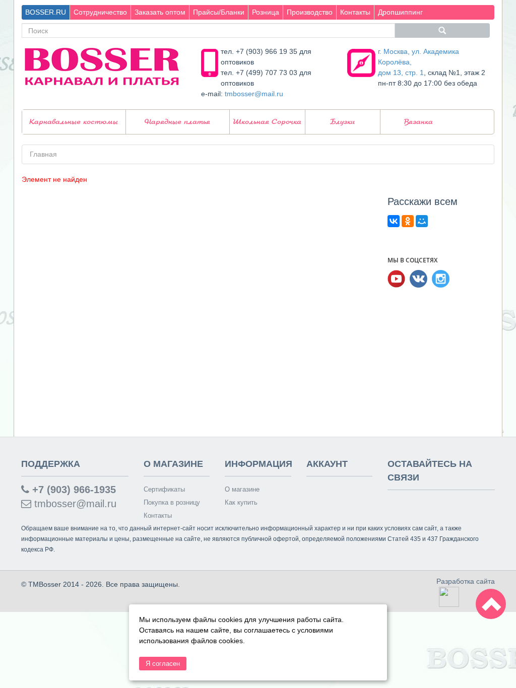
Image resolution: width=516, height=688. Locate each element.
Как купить (241, 502)
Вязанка (418, 121)
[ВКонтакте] (394, 221)
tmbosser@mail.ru (254, 94)
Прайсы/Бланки (218, 12)
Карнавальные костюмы (73, 121)
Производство (310, 12)
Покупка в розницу (172, 502)
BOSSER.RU (45, 12)
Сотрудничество (100, 12)
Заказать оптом (160, 12)
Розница (265, 12)
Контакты (355, 12)
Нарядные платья (177, 121)
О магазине (242, 489)
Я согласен (163, 663)
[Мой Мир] (422, 221)
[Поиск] (442, 30)
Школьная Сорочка (267, 121)
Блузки (342, 121)
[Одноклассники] (408, 221)
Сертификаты (164, 489)
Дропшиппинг (400, 12)
